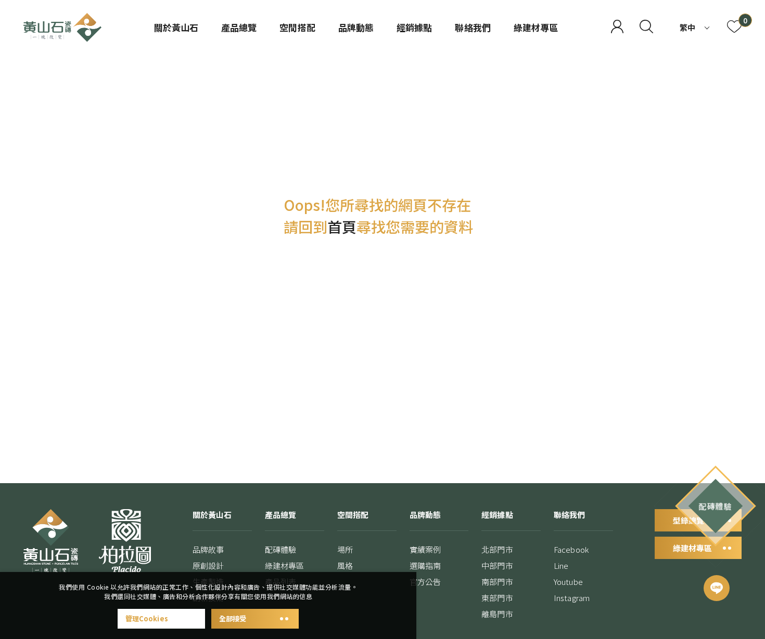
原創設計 (208, 565)
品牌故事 (208, 549)
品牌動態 (356, 27)
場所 (345, 549)
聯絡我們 (472, 27)
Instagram (572, 597)
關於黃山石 (176, 27)
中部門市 (497, 565)
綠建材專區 (536, 27)
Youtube (568, 581)
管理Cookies (146, 618)
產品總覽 (239, 27)
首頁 (341, 226)
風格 (345, 565)
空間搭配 (297, 27)
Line (561, 565)
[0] (734, 27)
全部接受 (232, 618)
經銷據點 (414, 27)
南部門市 (497, 581)
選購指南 (425, 565)
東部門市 (497, 597)
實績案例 (425, 549)
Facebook (571, 549)
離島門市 (497, 613)
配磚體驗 (280, 549)
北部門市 (497, 549)
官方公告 (425, 581)
